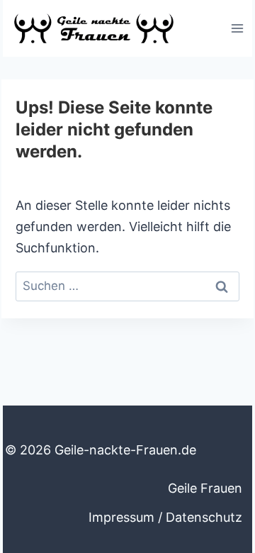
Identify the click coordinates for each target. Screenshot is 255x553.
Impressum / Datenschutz (165, 517)
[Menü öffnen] (237, 28)
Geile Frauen (205, 488)
